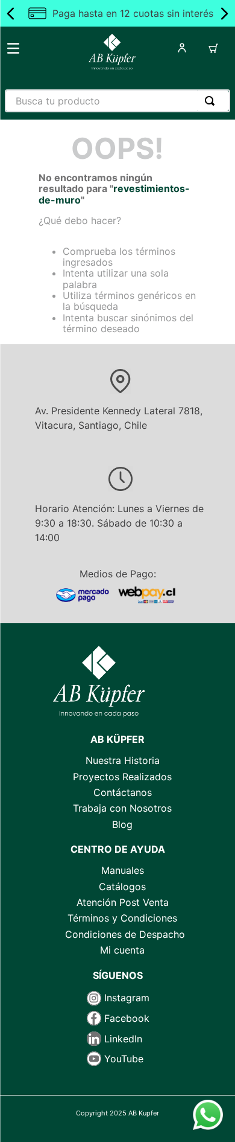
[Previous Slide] (10, 13)
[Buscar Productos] (212, 101)
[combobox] (117, 100)
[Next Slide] (224, 13)
